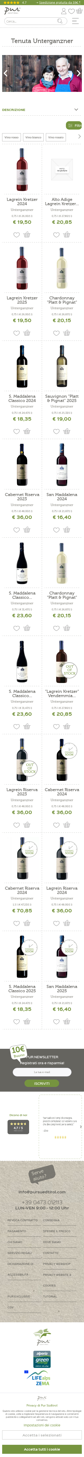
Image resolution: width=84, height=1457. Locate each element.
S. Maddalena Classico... (22, 595)
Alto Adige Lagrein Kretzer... (62, 201)
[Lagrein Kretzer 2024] (22, 169)
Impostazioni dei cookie (42, 1425)
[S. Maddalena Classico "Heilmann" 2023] (22, 563)
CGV (11, 1307)
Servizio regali (20, 1253)
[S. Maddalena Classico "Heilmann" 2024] (22, 661)
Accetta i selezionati (42, 1435)
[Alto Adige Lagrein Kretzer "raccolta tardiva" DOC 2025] (62, 169)
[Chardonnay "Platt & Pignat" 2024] (62, 268)
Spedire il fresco (56, 1231)
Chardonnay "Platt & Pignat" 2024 (62, 300)
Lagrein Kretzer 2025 (22, 300)
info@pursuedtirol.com (42, 1192)
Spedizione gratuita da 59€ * (60, 2)
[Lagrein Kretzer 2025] (22, 268)
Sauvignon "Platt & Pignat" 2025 (62, 398)
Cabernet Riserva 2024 (62, 792)
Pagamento (17, 1231)
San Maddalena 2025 (62, 989)
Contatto (50, 1253)
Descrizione (13, 110)
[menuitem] (77, 22)
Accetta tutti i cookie (42, 1449)
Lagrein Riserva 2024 (62, 890)
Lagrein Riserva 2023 (22, 792)
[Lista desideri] (72, 10)
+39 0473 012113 (42, 1202)
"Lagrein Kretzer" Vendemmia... (62, 693)
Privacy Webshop (57, 1264)
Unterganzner (22, 210)
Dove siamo (52, 1242)
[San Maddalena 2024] (62, 464)
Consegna (51, 1220)
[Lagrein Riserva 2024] (62, 858)
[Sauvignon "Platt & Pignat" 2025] (62, 366)
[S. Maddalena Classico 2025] (22, 956)
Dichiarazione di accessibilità (20, 1269)
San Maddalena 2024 (62, 497)
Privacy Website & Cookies (57, 1280)
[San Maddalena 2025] (62, 956)
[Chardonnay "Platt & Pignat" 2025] (62, 563)
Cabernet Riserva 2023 (22, 497)
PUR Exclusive (19, 1296)
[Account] (64, 10)
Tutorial (50, 1296)
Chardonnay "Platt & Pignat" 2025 (62, 595)
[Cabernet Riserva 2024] (62, 759)
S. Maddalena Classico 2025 (22, 989)
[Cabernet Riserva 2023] (22, 464)
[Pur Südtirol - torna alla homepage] (12, 11)
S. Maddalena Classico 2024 (22, 398)
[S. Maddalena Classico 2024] (22, 366)
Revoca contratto (23, 1220)
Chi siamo (15, 1242)
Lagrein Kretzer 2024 (22, 201)
